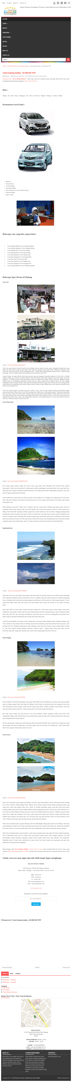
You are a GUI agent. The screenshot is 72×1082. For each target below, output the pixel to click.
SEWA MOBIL (6, 32)
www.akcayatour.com (36, 888)
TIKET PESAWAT (7, 37)
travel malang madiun (41, 76)
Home (3, 3)
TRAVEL (4, 23)
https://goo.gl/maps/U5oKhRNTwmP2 (17, 481)
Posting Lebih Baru (7, 967)
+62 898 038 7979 (31, 76)
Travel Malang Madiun (19, 79)
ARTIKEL (5, 41)
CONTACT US (6, 55)
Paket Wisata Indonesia (10, 992)
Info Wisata (6, 990)
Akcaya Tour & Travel (30, 81)
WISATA (5, 28)
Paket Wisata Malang (13, 851)
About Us (15, 3)
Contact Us (23, 3)
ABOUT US (5, 50)
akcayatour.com (7, 79)
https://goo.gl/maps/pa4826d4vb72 (16, 365)
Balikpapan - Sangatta (9, 982)
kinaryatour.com (65, 1078)
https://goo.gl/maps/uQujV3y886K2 (17, 590)
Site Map (9, 3)
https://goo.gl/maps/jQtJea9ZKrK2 (16, 797)
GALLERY (5, 46)
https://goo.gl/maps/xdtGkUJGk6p (16, 697)
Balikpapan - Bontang (9, 979)
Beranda (37, 967)
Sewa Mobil (25, 851)
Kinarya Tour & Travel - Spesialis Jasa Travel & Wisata (27, 1078)
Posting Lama (66, 967)
